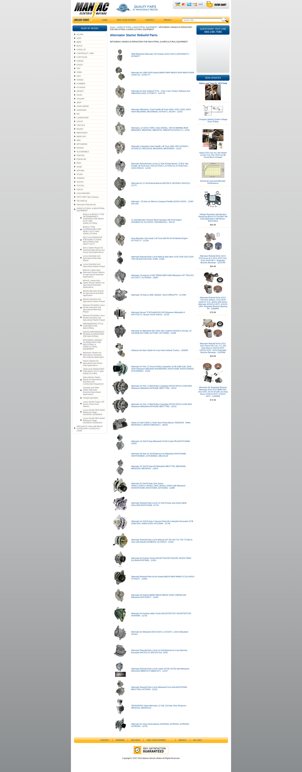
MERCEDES (82, 133)
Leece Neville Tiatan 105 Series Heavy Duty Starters (93, 404)
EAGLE (80, 65)
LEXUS (80, 121)
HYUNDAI (81, 87)
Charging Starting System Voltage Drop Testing (213, 120)
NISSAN (80, 148)
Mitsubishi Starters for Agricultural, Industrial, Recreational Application (93, 355)
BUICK (79, 46)
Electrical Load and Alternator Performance (213, 182)
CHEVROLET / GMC (85, 53)
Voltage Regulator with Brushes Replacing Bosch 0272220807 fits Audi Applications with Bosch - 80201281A (213, 217)
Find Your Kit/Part (126, 20)
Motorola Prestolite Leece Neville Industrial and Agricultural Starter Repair (94, 317)
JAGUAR (80, 99)
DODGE (80, 61)
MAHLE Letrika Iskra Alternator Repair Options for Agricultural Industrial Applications (94, 273)
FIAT (78, 68)
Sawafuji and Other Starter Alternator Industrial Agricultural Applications (92, 391)
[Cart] (216, 4)
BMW (79, 42)
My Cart (197, 740)
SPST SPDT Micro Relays (88, 197)
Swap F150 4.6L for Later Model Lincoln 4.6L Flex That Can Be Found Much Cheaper (213, 155)
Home (112, 27)
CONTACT (149, 20)
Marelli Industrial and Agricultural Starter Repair (94, 300)
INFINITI (80, 91)
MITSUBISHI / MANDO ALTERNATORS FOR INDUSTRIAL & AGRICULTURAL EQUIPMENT (92, 344)
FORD (79, 72)
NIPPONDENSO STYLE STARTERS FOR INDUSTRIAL (93, 326)
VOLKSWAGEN (83, 193)
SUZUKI (80, 182)
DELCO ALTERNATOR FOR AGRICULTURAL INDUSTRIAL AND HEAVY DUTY (92, 240)
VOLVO (80, 189)
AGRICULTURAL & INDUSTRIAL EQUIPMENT (91, 209)
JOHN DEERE (83, 106)
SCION (80, 174)
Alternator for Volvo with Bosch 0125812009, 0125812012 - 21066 (90, 428)
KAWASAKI (81, 110)
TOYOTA (80, 186)
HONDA (80, 80)
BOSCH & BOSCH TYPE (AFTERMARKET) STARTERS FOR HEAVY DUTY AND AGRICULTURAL (93, 218)
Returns (135, 740)
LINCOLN (81, 125)
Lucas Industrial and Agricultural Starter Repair (94, 265)
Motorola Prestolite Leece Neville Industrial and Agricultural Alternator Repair (94, 308)
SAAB (79, 167)
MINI (79, 140)
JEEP (79, 102)
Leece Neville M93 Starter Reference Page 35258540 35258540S (94, 420)
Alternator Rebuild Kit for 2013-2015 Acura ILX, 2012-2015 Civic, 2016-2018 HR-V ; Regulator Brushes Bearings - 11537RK (213, 259)
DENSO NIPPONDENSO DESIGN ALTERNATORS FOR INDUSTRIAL (93, 334)
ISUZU (79, 95)
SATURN (80, 171)
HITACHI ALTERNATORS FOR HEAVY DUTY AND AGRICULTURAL (93, 371)
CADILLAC (81, 50)
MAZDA (80, 129)
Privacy (168, 20)
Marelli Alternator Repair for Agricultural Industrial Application (93, 293)
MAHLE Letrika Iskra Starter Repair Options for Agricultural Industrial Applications (94, 283)
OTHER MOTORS (90, 398)
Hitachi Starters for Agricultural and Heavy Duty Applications (92, 363)
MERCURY (81, 136)
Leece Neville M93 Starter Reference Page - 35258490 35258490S (94, 412)
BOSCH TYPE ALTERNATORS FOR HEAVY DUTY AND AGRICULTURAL (92, 230)
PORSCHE (81, 159)
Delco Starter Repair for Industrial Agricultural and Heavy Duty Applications (94, 250)
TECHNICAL (82, 201)
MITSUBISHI (82, 144)
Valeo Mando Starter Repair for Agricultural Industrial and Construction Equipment (93, 380)
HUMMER (81, 84)
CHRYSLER (82, 57)
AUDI (79, 38)
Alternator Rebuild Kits (86, 205)
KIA (78, 114)
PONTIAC (81, 155)
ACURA (80, 34)
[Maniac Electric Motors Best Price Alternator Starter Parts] (91, 12)
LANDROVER (83, 118)
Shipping (120, 740)
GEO (79, 76)
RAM (79, 163)
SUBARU (81, 178)
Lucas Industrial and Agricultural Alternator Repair (92, 258)
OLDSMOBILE (83, 152)
